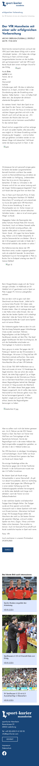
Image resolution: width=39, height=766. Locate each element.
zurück (8, 550)
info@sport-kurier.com (10, 734)
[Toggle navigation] (34, 4)
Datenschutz (6, 748)
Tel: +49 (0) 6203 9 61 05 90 (13, 731)
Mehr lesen (8, 609)
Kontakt (10, 739)
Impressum (6, 745)
